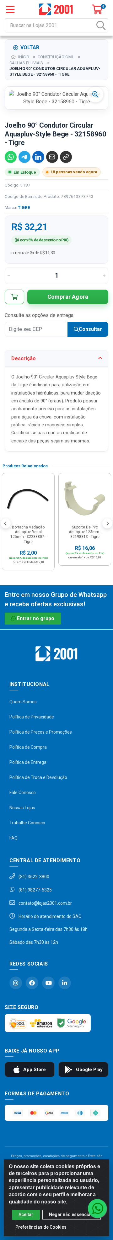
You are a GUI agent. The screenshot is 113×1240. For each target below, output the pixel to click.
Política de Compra (28, 747)
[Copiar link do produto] (66, 157)
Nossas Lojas (22, 807)
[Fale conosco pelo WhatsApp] (97, 1208)
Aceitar (26, 1214)
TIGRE (24, 207)
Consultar (90, 329)
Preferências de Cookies (41, 1227)
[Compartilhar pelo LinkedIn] (38, 157)
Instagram (15, 983)
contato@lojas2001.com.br (45, 903)
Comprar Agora (68, 296)
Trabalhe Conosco (27, 822)
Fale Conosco (22, 792)
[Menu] (10, 9)
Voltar (29, 47)
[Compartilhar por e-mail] (52, 157)
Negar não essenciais (71, 1214)
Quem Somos (23, 701)
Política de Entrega (27, 762)
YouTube (48, 983)
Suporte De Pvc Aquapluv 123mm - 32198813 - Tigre (85, 532)
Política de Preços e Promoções (40, 732)
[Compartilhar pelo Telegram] (24, 157)
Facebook (32, 983)
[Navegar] (6, 523)
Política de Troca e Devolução (38, 777)
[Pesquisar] (101, 25)
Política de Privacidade (31, 716)
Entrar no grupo (35, 618)
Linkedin (64, 983)
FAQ (13, 837)
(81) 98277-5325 (35, 889)
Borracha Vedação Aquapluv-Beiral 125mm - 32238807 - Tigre (28, 534)
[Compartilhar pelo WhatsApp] (11, 157)
